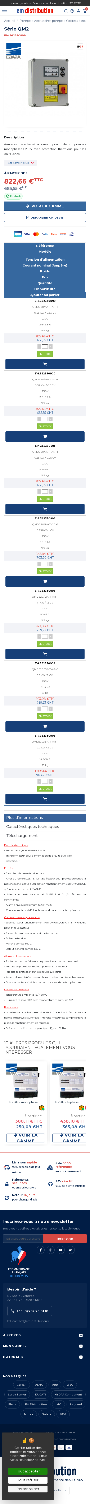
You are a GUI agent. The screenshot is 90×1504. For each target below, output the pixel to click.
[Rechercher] (66, 11)
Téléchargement (22, 835)
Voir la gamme (47, 206)
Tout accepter (28, 1471)
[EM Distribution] (34, 10)
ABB (55, 1384)
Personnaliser (28, 1489)
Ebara (12, 1404)
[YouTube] (61, 1250)
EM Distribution (36, 1404)
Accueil (9, 21)
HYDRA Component (68, 1394)
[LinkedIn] (71, 1250)
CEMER (21, 1384)
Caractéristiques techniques (32, 826)
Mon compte (14, 1346)
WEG (70, 1384)
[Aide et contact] (72, 11)
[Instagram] (51, 1250)
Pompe (25, 21)
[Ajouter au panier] (45, 364)
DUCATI (40, 1394)
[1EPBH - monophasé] (25, 1083)
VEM (63, 1414)
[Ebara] (13, 50)
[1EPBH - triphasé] (71, 1083)
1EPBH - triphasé (67, 1102)
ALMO (39, 1384)
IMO (58, 1404)
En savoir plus (18, 163)
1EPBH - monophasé (23, 1102)
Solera (46, 1414)
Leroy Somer (17, 1394)
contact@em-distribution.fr (30, 1321)
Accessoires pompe (48, 21)
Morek (28, 1414)
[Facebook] (41, 1250)
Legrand (76, 1404)
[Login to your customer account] (78, 11)
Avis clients (68, 1432)
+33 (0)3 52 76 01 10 (32, 1311)
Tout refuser (28, 1480)
